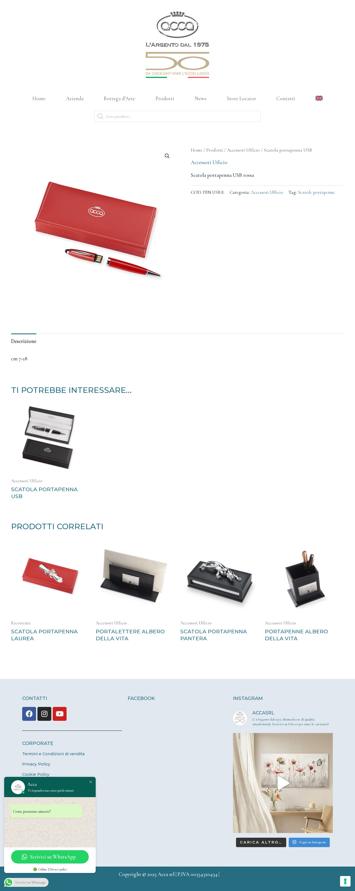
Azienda (74, 98)
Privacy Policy (36, 764)
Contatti (285, 98)
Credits (228, 874)
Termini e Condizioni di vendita (53, 753)
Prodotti (165, 98)
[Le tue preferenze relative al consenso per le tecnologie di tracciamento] (345, 881)
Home (38, 98)
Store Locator (241, 98)
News (200, 98)
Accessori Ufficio (243, 150)
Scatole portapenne (316, 192)
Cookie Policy (35, 774)
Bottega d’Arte (119, 98)
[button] (167, 156)
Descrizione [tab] (23, 341)
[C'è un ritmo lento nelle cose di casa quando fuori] (283, 783)
